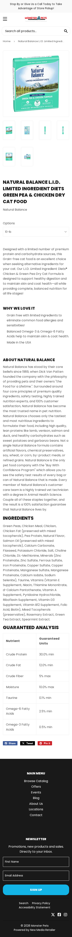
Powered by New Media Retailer (34, 930)
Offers (36, 786)
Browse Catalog (36, 781)
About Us (36, 803)
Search (23, 903)
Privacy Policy (41, 903)
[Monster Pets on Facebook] (59, 915)
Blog (36, 798)
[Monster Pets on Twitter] (53, 915)
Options (9, 223)
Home (7, 41)
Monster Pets (40, 926)
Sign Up (36, 890)
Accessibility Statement (34, 907)
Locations (36, 809)
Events (36, 792)
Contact (36, 815)
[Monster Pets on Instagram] (65, 915)
